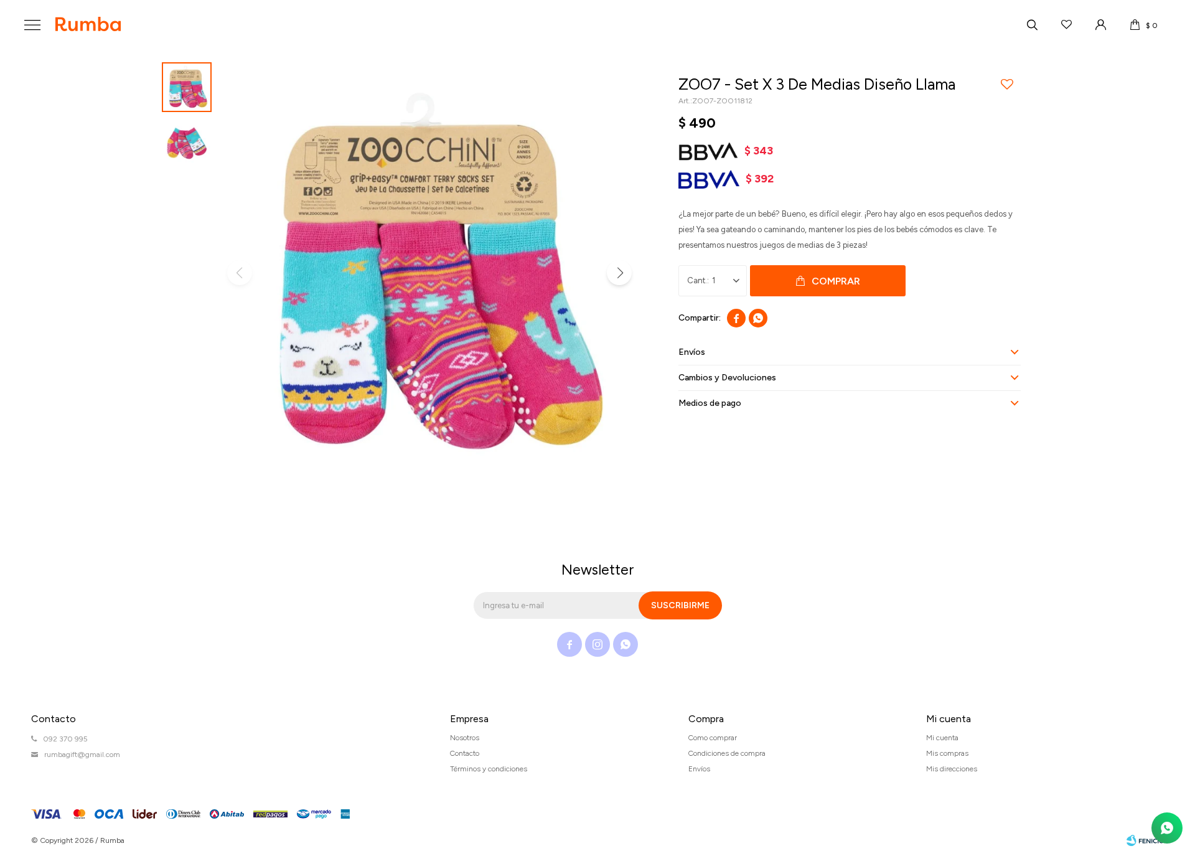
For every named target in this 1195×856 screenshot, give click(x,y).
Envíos (699, 768)
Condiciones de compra (727, 753)
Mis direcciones (951, 768)
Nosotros (464, 737)
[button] (1031, 24)
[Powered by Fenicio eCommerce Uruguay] (1145, 840)
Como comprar (712, 737)
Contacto (464, 753)
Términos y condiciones (488, 768)
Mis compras (947, 753)
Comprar (836, 281)
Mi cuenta (942, 737)
